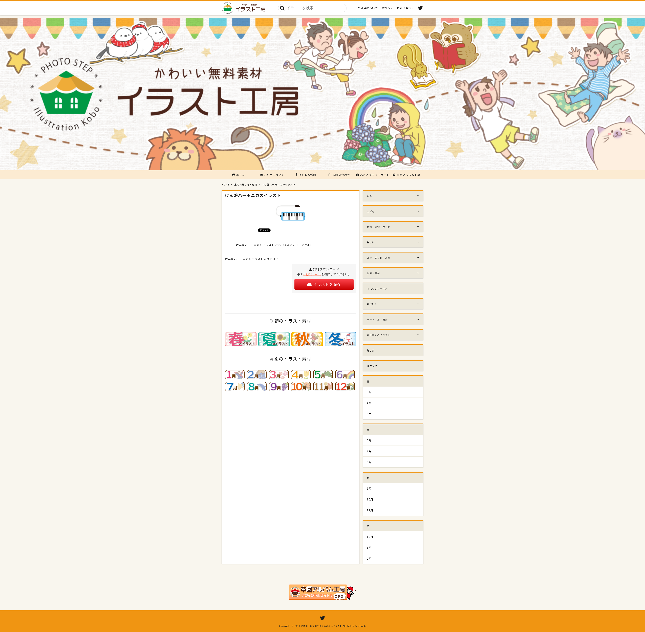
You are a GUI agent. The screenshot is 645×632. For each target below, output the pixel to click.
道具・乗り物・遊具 (245, 184)
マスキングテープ (377, 288)
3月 (369, 392)
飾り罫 (371, 350)
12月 (370, 537)
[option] (322, 94)
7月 (369, 451)
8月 (369, 462)
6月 (369, 440)
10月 (370, 499)
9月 (369, 488)
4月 (369, 403)
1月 (369, 547)
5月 (369, 414)
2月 (369, 558)
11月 (370, 510)
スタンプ (372, 366)
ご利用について (312, 274)
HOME (225, 184)
